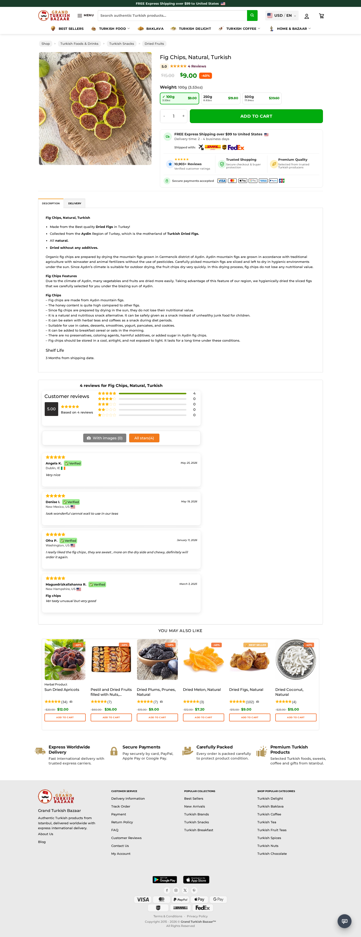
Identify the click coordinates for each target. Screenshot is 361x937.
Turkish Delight (195, 29)
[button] (85, 15)
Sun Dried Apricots (61, 689)
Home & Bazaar (292, 29)
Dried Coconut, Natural (289, 692)
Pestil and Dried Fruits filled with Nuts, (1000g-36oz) (111, 692)
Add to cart (256, 116)
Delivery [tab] (75, 203)
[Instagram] (176, 890)
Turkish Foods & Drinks (79, 44)
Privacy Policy (197, 916)
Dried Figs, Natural (246, 689)
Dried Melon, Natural (202, 689)
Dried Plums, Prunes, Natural (156, 692)
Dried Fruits (154, 44)
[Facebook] (167, 890)
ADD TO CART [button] (65, 717)
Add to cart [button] (111, 717)
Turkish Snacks (121, 44)
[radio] (179, 98)
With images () (107, 438)
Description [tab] (51, 203)
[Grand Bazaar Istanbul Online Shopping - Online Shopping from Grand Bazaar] (54, 15)
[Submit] (252, 15)
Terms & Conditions (167, 916)
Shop (46, 44)
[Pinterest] (194, 890)
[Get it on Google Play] (165, 879)
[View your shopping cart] (322, 16)
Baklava (155, 29)
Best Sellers (71, 29)
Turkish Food (112, 29)
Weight (168, 87)
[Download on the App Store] (196, 879)
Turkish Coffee (241, 29)
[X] (185, 890)
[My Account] (306, 16)
